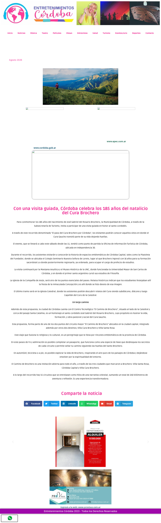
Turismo (106, 33)
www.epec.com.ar (116, 141)
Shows (69, 33)
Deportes (136, 33)
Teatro (45, 33)
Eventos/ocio (121, 33)
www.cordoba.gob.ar (45, 147)
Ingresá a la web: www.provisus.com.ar (80, 507)
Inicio (10, 33)
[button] (33, 403)
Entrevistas (82, 33)
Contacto (150, 33)
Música (33, 33)
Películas (57, 33)
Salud (95, 33)
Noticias (21, 33)
